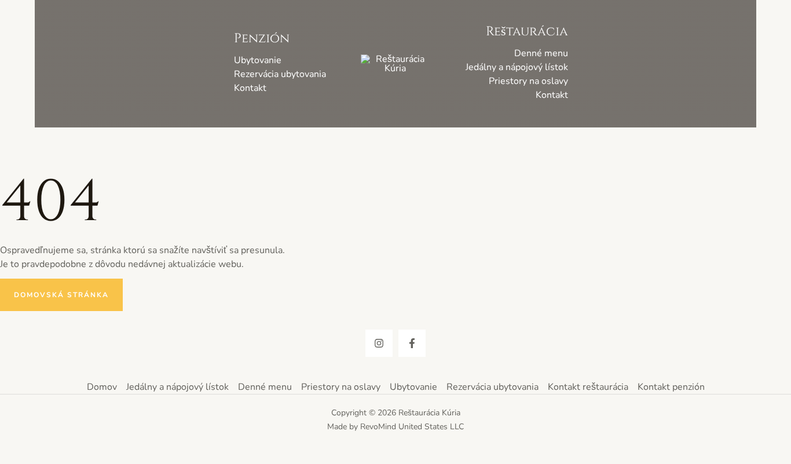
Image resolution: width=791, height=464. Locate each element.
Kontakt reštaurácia (588, 387)
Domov (102, 387)
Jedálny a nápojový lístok (517, 67)
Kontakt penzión (671, 387)
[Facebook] (412, 343)
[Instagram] (379, 343)
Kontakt (250, 88)
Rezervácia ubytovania (280, 74)
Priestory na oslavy (528, 81)
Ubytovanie (257, 60)
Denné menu (541, 53)
